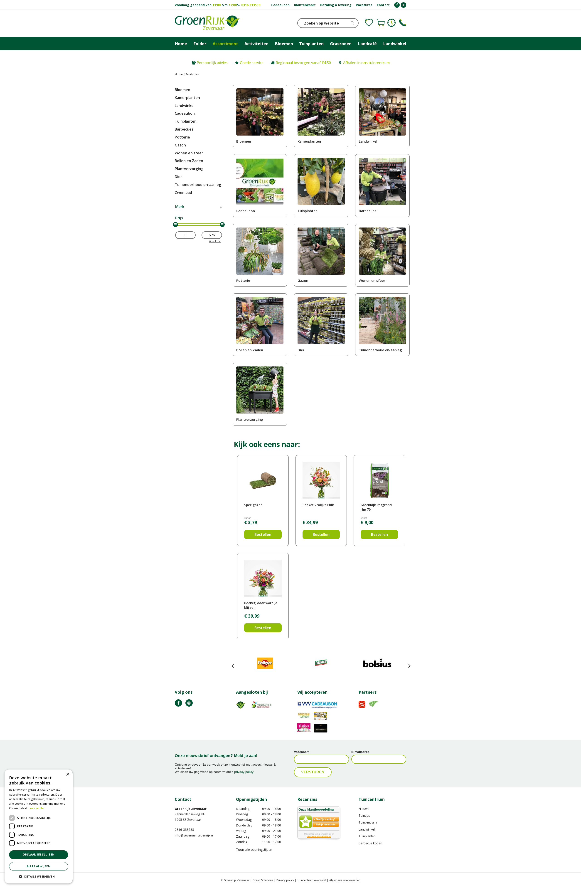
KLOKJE (391, 22)
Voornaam (301, 752)
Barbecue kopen (370, 843)
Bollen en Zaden (189, 160)
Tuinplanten (186, 121)
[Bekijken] (381, 23)
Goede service (251, 62)
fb (178, 703)
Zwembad (183, 192)
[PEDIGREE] (265, 663)
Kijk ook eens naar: (267, 444)
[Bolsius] (377, 663)
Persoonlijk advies (212, 62)
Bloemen (182, 89)
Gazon (180, 145)
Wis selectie (215, 241)
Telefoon (402, 22)
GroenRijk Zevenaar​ (191, 808)
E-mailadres (360, 752)
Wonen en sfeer (189, 153)
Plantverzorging (189, 168)
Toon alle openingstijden (254, 849)
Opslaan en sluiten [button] (38, 854)
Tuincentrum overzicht (311, 880)
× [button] (67, 774)
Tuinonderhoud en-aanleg (198, 184)
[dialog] (39, 826)
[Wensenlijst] (369, 23)
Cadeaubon (185, 113)
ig (189, 703)
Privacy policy (285, 880)
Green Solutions (263, 880)
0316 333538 (250, 5)
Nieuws (364, 808)
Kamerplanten (187, 97)
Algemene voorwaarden (344, 880)
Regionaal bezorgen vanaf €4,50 (303, 62)
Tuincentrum (368, 822)
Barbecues (184, 129)
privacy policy (243, 772)
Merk (179, 206)
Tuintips (364, 815)
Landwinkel (184, 105)
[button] (38, 876)
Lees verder (36, 808)
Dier (178, 176)
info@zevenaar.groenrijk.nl (194, 835)
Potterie (182, 137)
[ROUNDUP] (321, 663)
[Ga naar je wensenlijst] (369, 23)
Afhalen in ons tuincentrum (366, 62)
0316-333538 (184, 829)
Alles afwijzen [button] (39, 866)
